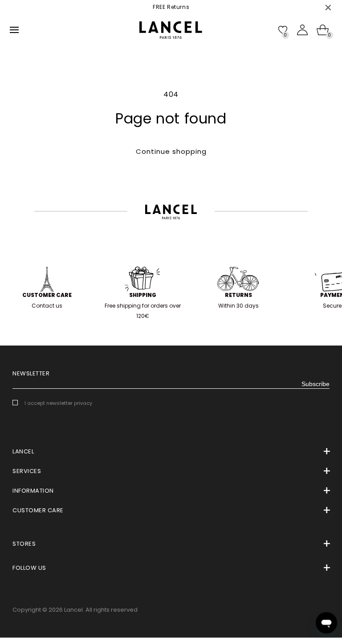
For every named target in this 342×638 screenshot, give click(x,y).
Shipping (142, 295)
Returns (238, 295)
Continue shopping (171, 151)
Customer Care (47, 295)
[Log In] (302, 30)
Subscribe (315, 383)
